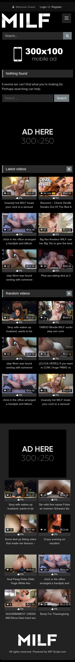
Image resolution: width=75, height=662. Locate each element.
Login (43, 6)
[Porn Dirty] (31, 21)
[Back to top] (63, 650)
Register (57, 6)
